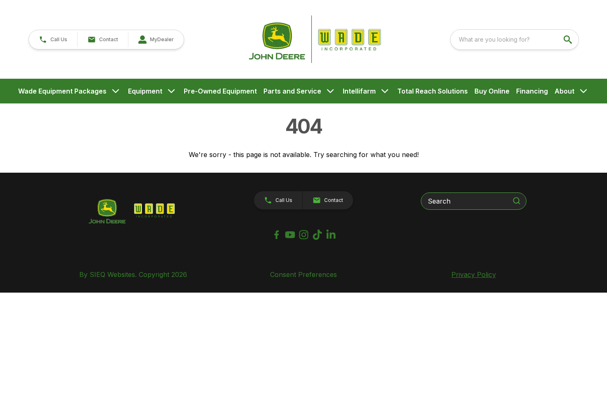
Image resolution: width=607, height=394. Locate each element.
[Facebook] (276, 234)
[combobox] (515, 39)
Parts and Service (292, 91)
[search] (569, 39)
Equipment (145, 91)
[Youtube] (290, 234)
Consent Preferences (303, 274)
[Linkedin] (331, 234)
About (564, 91)
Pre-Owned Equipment (220, 91)
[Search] (516, 201)
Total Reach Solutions (432, 91)
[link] (156, 39)
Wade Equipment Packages (62, 91)
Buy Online (492, 91)
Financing (532, 91)
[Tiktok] (317, 234)
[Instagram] (304, 234)
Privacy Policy (473, 274)
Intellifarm (359, 91)
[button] (53, 39)
